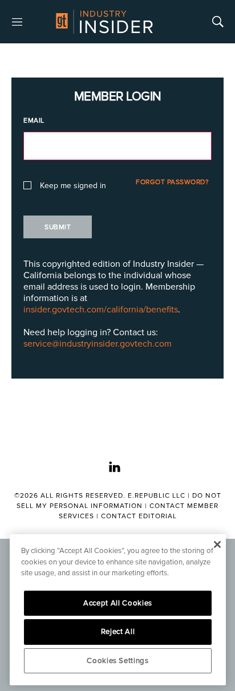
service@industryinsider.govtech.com (97, 343)
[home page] (104, 21)
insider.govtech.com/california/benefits (100, 309)
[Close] (217, 544)
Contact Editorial (139, 516)
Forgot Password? (172, 182)
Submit (57, 227)
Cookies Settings (118, 660)
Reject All (118, 631)
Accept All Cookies (117, 603)
